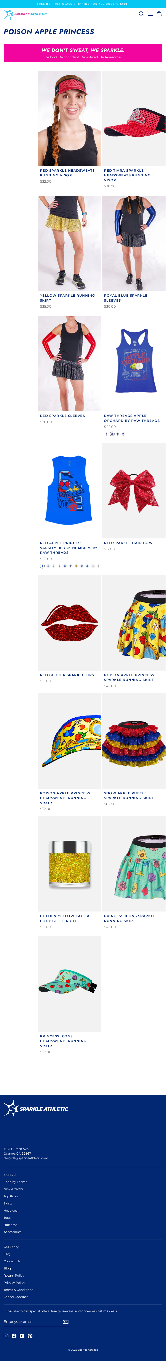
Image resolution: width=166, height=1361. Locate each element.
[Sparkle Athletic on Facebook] (14, 1336)
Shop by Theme (15, 1182)
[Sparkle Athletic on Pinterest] (30, 1336)
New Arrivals (13, 1189)
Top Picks (11, 1196)
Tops (7, 1217)
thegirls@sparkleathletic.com (26, 1158)
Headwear (11, 1210)
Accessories (12, 1232)
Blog (7, 1268)
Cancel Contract (16, 1297)
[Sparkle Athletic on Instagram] (6, 1336)
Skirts (8, 1203)
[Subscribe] (66, 1322)
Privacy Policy (14, 1282)
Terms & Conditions (18, 1289)
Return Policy (14, 1275)
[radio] (106, 434)
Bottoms (10, 1224)
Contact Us (12, 1261)
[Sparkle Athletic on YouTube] (22, 1336)
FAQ (7, 1254)
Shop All (10, 1174)
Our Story (11, 1247)
